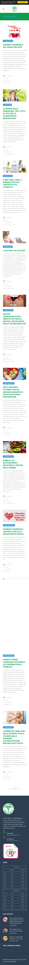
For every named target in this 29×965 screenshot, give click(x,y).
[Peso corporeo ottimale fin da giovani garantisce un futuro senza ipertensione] (14, 374)
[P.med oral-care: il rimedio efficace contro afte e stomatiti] (14, 166)
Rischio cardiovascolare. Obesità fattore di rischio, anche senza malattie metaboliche (14, 319)
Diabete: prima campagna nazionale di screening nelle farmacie (14, 663)
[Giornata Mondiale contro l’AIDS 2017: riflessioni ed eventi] (14, 516)
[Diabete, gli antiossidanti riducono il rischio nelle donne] (14, 447)
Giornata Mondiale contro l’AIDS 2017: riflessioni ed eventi (13, 531)
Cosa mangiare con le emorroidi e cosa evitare (16, 930)
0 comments (8, 80)
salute (12, 154)
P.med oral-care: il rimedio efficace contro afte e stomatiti (12, 183)
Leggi (14, 2)
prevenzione (8, 83)
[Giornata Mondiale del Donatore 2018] (14, 31)
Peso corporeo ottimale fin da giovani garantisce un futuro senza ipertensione (13, 392)
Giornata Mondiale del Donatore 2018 (13, 45)
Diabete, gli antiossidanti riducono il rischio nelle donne (13, 464)
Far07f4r (10, 76)
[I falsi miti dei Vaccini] (14, 237)
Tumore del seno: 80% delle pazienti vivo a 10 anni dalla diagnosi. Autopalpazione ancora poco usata (14, 737)
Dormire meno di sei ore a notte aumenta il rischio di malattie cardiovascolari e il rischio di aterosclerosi (16, 920)
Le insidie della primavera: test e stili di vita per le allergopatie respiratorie (14, 113)
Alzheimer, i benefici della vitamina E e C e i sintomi (16, 937)
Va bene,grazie (22, 2)
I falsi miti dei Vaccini (14, 250)
